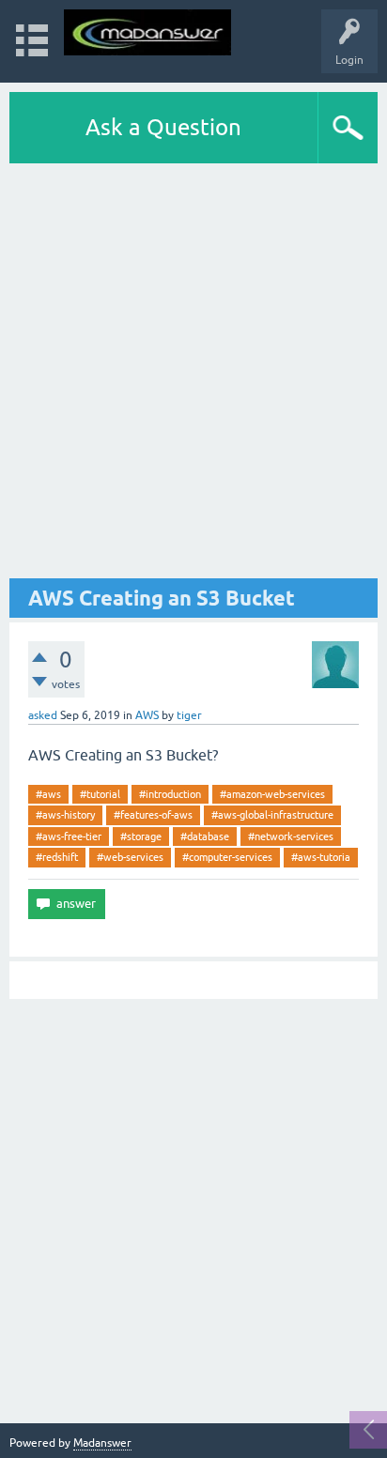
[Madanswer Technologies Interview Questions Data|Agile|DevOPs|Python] (147, 32)
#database (204, 836)
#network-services (290, 836)
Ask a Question (163, 127)
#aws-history (65, 815)
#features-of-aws (153, 815)
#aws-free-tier (68, 836)
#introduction (170, 794)
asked (42, 715)
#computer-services (227, 857)
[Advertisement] (193, 370)
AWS (147, 715)
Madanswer (102, 1443)
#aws (48, 794)
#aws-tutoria (320, 857)
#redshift (57, 857)
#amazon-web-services (272, 794)
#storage (141, 836)
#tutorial (100, 794)
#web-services (130, 857)
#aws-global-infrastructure (272, 815)
